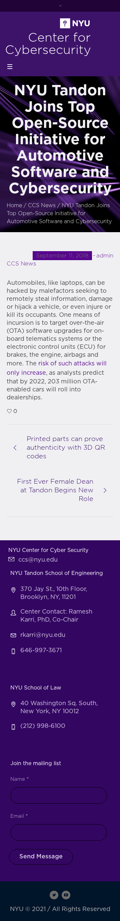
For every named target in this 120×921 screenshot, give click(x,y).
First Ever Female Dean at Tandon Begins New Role (55, 490)
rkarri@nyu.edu (42, 635)
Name (19, 779)
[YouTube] (66, 895)
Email (19, 816)
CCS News (42, 205)
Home (14, 205)
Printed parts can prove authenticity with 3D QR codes (66, 448)
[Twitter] (54, 895)
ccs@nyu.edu (38, 560)
